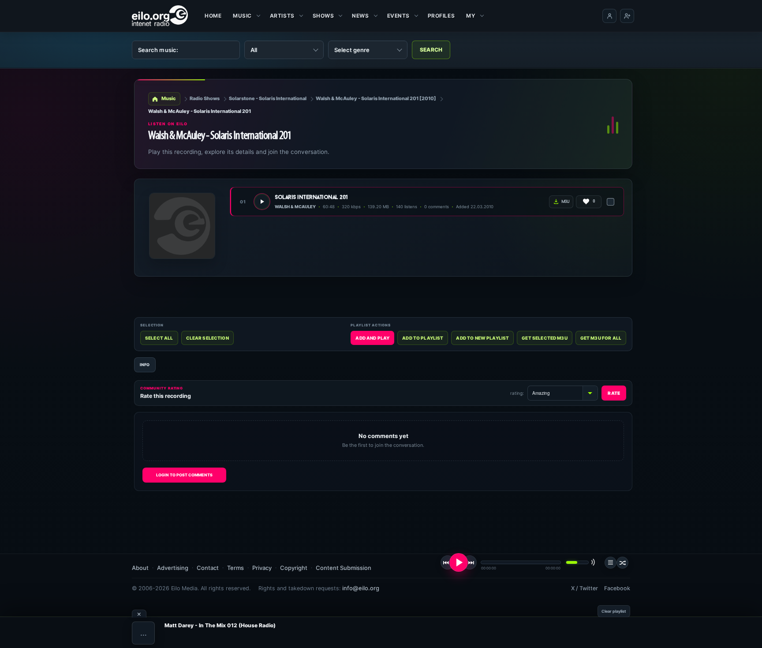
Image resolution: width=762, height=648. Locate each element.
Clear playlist (613, 611)
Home (213, 15)
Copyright (293, 567)
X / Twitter (584, 588)
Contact (208, 567)
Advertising (172, 567)
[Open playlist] (610, 563)
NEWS (360, 15)
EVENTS (398, 15)
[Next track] (470, 562)
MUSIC (242, 15)
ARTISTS (282, 15)
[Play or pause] (458, 562)
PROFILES (441, 15)
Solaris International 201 (311, 197)
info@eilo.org (360, 588)
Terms (235, 567)
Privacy (262, 567)
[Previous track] (448, 562)
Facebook (617, 588)
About (140, 567)
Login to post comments (184, 474)
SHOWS (323, 15)
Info (145, 364)
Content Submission (343, 567)
